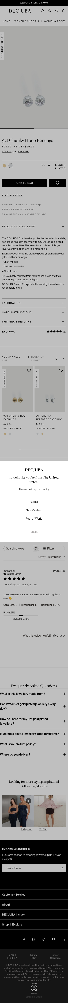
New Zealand (34, 510)
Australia (34, 502)
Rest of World (33, 518)
